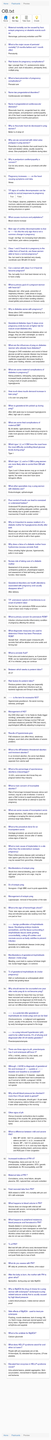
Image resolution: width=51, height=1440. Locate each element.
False (19, 196)
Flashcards (16, 3)
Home (6, 3)
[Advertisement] (25, 1406)
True (12, 196)
